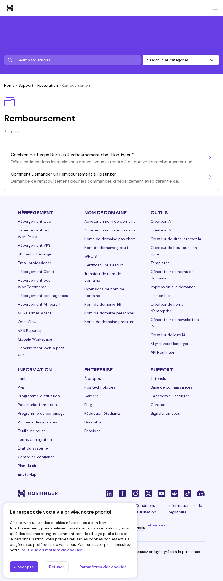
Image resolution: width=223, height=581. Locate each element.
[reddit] (174, 493)
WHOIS (90, 256)
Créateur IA (161, 221)
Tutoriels (158, 378)
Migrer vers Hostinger (169, 343)
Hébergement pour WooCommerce (35, 283)
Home (9, 85)
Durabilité (92, 422)
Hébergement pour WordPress (35, 233)
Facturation (47, 85)
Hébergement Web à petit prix (41, 351)
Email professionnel (35, 262)
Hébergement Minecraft (39, 304)
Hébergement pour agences (43, 295)
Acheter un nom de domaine (110, 221)
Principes (92, 430)
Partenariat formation (37, 404)
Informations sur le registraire (185, 508)
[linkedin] (109, 493)
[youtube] (161, 493)
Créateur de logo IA (168, 334)
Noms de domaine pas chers (110, 238)
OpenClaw (27, 321)
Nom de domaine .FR (102, 304)
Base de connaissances (171, 387)
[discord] (200, 493)
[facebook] (122, 493)
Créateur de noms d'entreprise (167, 307)
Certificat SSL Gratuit (103, 265)
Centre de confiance (36, 456)
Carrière (91, 395)
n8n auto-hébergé (34, 254)
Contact (158, 404)
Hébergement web (34, 221)
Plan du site (28, 465)
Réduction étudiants (102, 413)
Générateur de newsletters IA (175, 323)
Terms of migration (35, 439)
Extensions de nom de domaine (104, 292)
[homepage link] (9, 8)
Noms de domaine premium (109, 321)
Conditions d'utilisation (145, 508)
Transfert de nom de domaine (102, 277)
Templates (160, 262)
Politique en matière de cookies (51, 549)
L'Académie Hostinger (170, 395)
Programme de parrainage (41, 413)
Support (25, 85)
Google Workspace (35, 339)
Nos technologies (99, 387)
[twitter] (148, 493)
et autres (156, 525)
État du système (33, 448)
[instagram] (135, 493)
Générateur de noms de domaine (172, 275)
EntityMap (27, 474)
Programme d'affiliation (39, 395)
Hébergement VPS (34, 245)
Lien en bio (160, 295)
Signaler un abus (165, 413)
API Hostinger (162, 352)
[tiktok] (187, 493)
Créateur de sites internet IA (176, 238)
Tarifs (22, 378)
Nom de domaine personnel (109, 313)
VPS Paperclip (30, 330)
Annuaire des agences (37, 422)
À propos (92, 378)
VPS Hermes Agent (34, 313)
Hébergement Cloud (36, 271)
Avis (21, 387)
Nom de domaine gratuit (106, 247)
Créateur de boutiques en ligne (174, 251)
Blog (88, 404)
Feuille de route (31, 430)
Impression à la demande (173, 286)
